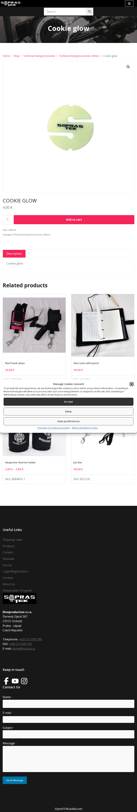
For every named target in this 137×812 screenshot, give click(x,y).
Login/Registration (15, 571)
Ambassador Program (17, 590)
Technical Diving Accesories (39, 56)
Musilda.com (74, 809)
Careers (8, 552)
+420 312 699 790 (30, 639)
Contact (8, 578)
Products (9, 546)
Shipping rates (12, 540)
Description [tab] (14, 254)
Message (10, 743)
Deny (68, 411)
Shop (16, 56)
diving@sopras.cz (23, 649)
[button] (131, 384)
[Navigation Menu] (129, 4)
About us (9, 584)
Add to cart (74, 220)
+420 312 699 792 (20, 644)
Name (8, 697)
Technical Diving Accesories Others (79, 56)
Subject (8, 728)
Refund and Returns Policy (85, 427)
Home (6, 56)
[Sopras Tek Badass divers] (10, 3)
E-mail (8, 713)
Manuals (8, 559)
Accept (68, 402)
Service (7, 565)
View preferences (68, 421)
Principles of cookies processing (53, 427)
